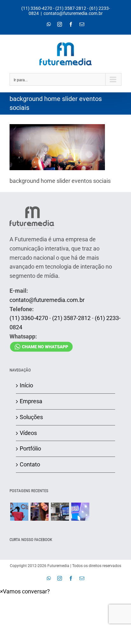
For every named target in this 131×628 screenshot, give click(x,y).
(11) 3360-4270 (36, 8)
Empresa (31, 401)
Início (26, 385)
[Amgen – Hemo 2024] (80, 512)
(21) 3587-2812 (70, 8)
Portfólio (30, 448)
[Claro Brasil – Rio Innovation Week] (39, 512)
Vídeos (28, 433)
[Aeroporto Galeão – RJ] (59, 512)
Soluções (31, 417)
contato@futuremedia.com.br (73, 13)
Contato (30, 464)
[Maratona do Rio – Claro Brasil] (19, 512)
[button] (25, 591)
